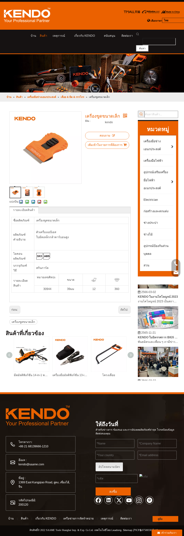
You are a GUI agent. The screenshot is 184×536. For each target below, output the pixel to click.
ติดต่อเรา (126, 518)
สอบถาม (105, 135)
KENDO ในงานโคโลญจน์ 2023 (158, 294)
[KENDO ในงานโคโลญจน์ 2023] (158, 285)
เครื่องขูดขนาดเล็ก (23, 321)
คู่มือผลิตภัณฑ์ (163, 519)
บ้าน (11, 518)
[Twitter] (118, 500)
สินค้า (24, 518)
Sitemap (127, 530)
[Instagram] (139, 500)
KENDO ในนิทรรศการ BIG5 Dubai (158, 335)
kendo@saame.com (31, 464)
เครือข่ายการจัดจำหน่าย (78, 518)
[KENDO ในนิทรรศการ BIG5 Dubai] (158, 325)
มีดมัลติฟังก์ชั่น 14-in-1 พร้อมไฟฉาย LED (31, 375)
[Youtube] (129, 500)
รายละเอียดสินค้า (24, 210)
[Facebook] (98, 500)
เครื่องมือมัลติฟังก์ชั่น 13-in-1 (70, 375)
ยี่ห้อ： (88, 121)
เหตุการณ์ (107, 518)
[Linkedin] (108, 500)
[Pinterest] (149, 500)
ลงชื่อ (113, 491)
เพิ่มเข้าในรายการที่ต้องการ (105, 144)
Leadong (116, 530)
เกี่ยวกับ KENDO (45, 518)
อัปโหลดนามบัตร (109, 466)
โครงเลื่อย (108, 375)
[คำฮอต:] (141, 114)
